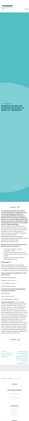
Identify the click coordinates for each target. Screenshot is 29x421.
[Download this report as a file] (18, 207)
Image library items (14, 413)
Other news (14, 411)
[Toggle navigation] (27, 9)
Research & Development (14, 393)
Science (14, 399)
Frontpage (3, 378)
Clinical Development (14, 397)
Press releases (9, 378)
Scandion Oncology (6, 7)
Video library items (14, 415)
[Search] (24, 9)
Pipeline (14, 395)
